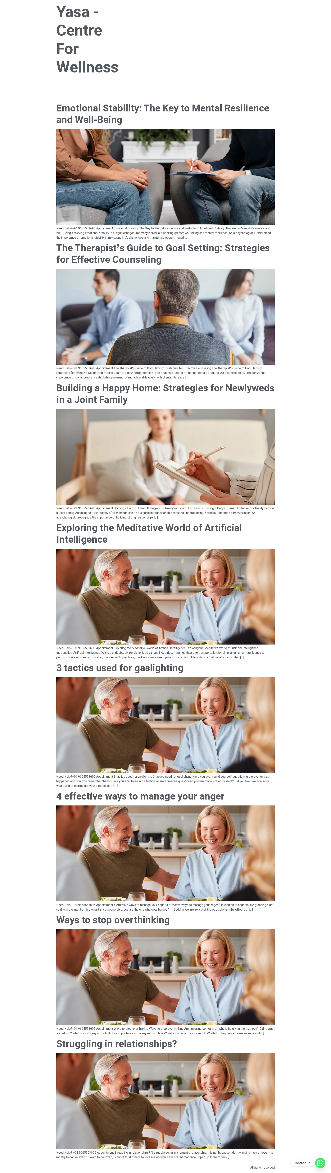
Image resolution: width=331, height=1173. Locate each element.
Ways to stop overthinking (113, 920)
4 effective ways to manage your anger (140, 797)
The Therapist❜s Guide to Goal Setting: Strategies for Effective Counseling (163, 254)
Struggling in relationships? (116, 1044)
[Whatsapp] (320, 1163)
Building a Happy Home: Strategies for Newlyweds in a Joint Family (165, 394)
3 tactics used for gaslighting (120, 668)
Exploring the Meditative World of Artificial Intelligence (149, 534)
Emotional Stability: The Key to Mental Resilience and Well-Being (162, 114)
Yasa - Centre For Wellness (87, 40)
